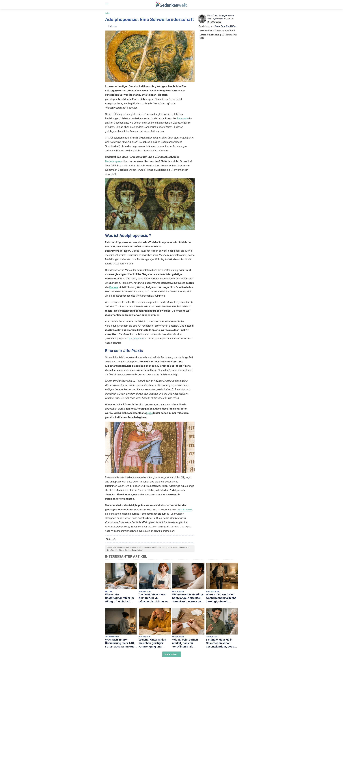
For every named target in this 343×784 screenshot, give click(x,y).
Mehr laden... (172, 654)
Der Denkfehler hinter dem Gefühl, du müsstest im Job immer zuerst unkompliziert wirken (154, 598)
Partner (113, 287)
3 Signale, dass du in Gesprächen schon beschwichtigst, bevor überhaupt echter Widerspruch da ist (220, 643)
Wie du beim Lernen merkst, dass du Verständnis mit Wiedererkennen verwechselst (185, 643)
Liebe (149, 413)
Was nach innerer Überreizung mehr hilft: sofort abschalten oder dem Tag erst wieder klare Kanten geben (120, 643)
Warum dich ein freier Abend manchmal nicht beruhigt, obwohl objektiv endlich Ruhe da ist (222, 598)
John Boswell (184, 509)
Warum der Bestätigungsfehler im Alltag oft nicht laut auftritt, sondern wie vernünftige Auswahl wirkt (119, 598)
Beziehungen (113, 161)
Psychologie (145, 592)
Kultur (107, 13)
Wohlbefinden (212, 592)
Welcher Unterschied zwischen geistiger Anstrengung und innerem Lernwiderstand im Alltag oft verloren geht (154, 643)
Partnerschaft (136, 338)
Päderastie (183, 118)
